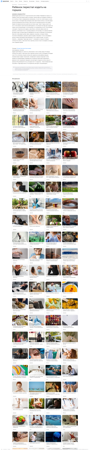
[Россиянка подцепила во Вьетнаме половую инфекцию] (20, 123)
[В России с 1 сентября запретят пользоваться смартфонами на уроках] (36, 423)
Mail (1, 449)
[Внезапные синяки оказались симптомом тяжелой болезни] (70, 106)
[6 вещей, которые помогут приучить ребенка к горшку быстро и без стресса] (70, 439)
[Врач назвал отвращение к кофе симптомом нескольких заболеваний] (36, 256)
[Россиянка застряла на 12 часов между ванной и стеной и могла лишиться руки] (36, 206)
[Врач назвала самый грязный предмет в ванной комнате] (53, 256)
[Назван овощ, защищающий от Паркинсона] (20, 423)
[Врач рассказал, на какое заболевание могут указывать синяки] (53, 106)
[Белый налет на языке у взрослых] (20, 389)
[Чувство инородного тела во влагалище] (70, 139)
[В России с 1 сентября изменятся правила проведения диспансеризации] (53, 156)
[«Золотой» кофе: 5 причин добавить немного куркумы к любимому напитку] (70, 306)
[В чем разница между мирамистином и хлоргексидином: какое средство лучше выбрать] (36, 273)
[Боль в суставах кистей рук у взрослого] (20, 256)
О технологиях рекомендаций (73, 449)
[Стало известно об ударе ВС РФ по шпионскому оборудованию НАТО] (70, 173)
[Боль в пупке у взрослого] (36, 439)
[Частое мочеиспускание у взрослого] (20, 273)
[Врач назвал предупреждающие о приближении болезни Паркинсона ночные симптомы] (36, 306)
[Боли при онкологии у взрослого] (20, 189)
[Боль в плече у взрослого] (70, 373)
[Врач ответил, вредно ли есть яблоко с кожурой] (70, 156)
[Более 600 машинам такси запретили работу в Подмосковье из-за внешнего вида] (53, 373)
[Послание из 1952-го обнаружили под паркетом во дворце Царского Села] (70, 89)
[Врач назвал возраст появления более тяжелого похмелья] (70, 223)
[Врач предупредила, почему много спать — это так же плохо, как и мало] (20, 139)
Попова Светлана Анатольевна (24, 48)
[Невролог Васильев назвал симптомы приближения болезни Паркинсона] (53, 339)
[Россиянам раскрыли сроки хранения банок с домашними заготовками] (53, 323)
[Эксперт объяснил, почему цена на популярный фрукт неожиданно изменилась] (20, 373)
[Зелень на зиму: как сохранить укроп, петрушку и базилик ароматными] (53, 123)
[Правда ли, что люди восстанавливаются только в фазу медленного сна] (53, 389)
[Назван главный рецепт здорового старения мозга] (53, 439)
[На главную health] (5, 1)
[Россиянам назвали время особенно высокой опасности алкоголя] (53, 206)
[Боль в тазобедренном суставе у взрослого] (53, 139)
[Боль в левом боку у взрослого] (53, 289)
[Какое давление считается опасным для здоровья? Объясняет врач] (20, 89)
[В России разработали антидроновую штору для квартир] (70, 323)
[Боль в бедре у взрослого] (53, 273)
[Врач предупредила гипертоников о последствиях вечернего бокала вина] (70, 273)
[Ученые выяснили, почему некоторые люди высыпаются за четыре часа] (20, 239)
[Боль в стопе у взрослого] (36, 223)
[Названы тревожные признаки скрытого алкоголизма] (36, 289)
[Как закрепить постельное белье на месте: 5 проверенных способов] (36, 373)
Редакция (48, 449)
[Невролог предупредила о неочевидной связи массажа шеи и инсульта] (20, 439)
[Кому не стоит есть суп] (70, 289)
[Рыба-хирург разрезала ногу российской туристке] (36, 389)
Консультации (14, 4)
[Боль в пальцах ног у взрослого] (70, 389)
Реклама (9, 449)
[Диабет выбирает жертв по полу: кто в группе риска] (70, 423)
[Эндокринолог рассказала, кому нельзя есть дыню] (53, 306)
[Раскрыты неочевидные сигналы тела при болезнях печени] (36, 106)
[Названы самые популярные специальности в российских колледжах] (70, 406)
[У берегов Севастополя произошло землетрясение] (53, 423)
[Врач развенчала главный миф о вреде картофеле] (20, 306)
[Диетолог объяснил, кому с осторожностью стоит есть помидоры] (36, 406)
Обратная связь (65, 449)
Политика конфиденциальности (83, 449)
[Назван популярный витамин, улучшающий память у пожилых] (20, 206)
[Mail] (1, 1)
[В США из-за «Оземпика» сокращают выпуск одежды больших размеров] (53, 356)
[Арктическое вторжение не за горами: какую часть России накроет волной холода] (70, 256)
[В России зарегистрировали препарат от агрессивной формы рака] (36, 323)
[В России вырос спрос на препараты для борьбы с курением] (53, 239)
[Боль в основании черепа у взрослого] (20, 356)
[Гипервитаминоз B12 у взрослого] (53, 406)
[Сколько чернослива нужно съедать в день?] (20, 156)
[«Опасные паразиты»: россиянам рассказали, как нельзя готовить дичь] (36, 173)
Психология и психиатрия (22, 4)
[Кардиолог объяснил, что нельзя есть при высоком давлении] (36, 139)
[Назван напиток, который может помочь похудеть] (20, 173)
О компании (5, 449)
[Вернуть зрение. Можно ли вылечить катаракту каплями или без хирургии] (70, 356)
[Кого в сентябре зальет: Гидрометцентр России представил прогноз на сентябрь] (70, 189)
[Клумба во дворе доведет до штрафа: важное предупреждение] (53, 223)
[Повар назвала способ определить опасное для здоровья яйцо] (36, 123)
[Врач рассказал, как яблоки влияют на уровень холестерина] (53, 89)
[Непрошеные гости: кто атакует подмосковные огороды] (53, 189)
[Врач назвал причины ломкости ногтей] (70, 339)
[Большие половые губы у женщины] (36, 89)
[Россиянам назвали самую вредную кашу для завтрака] (70, 123)
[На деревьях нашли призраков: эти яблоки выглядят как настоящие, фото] (20, 323)
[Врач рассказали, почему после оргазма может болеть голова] (36, 156)
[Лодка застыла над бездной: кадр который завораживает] (36, 239)
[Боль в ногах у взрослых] (20, 406)
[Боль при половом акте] (20, 223)
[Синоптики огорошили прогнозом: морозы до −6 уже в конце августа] (36, 339)
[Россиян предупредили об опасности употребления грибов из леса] (70, 239)
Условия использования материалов (56, 449)
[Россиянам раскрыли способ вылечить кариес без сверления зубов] (36, 356)
